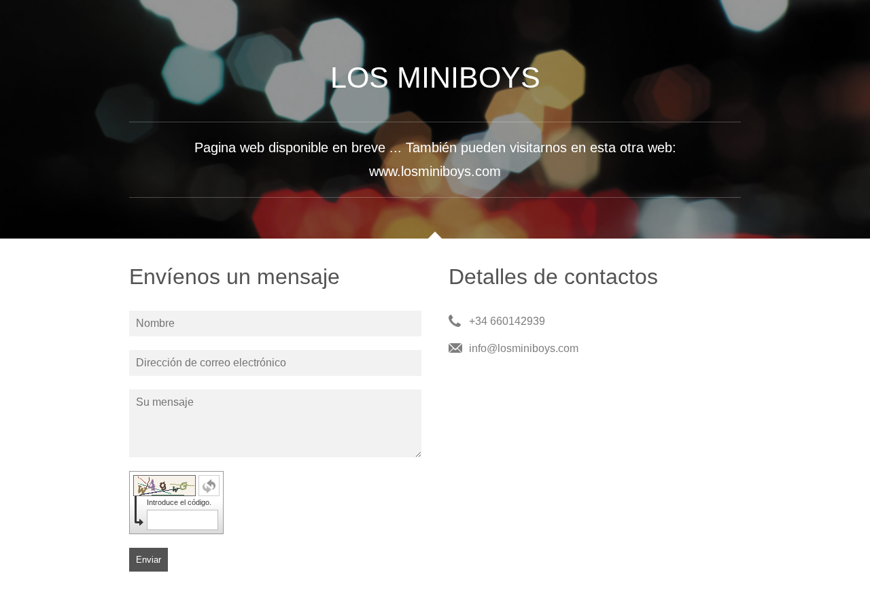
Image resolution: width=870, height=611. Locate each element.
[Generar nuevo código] (209, 485)
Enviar (148, 560)
